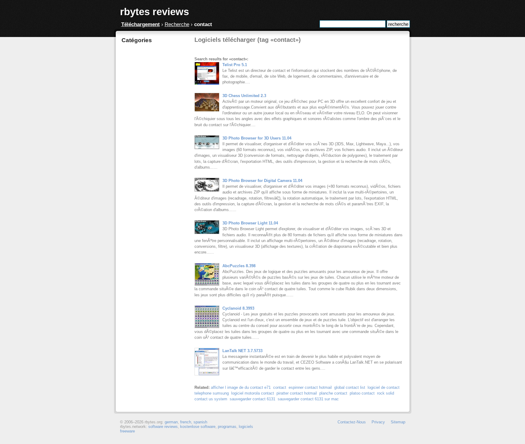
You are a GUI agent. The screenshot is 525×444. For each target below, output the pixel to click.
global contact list (349, 387)
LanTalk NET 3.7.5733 (242, 350)
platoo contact (362, 393)
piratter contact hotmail (296, 393)
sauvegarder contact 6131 (252, 399)
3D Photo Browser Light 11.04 (250, 223)
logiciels (246, 426)
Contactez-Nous (352, 422)
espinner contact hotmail (310, 387)
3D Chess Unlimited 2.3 (244, 95)
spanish (200, 422)
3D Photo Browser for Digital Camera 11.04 (262, 180)
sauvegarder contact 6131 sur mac (308, 399)
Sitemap (398, 422)
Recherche (177, 24)
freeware (127, 431)
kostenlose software (197, 426)
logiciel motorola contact (252, 393)
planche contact (333, 393)
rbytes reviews (154, 11)
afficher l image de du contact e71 (241, 387)
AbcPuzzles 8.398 (239, 266)
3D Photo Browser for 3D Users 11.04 (256, 138)
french (185, 422)
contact (279, 387)
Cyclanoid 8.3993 (238, 308)
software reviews (163, 426)
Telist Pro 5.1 (234, 64)
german (171, 422)
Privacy (378, 422)
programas (227, 426)
